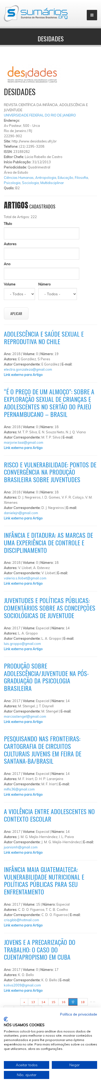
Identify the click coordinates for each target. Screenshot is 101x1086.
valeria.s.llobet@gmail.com (25, 578)
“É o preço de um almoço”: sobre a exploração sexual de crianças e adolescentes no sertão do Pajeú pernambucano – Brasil (49, 402)
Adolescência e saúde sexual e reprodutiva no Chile (44, 337)
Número (44, 284)
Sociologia (30, 183)
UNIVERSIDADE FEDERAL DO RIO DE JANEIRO (40, 115)
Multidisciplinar (52, 183)
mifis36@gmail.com (19, 789)
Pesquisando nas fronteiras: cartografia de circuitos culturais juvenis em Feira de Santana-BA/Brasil (42, 750)
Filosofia (81, 177)
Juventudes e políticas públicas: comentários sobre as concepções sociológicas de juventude (49, 608)
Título (8, 223)
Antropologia (45, 177)
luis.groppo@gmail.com (22, 644)
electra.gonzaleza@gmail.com (28, 369)
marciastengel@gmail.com (25, 716)
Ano (7, 264)
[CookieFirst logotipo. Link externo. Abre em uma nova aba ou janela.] (6, 1019)
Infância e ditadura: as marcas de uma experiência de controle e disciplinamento (48, 542)
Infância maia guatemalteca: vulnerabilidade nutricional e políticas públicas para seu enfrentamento (44, 880)
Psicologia (12, 183)
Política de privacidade (78, 1014)
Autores (10, 244)
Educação (65, 177)
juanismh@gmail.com (21, 847)
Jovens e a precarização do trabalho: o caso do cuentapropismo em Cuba (39, 949)
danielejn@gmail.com (21, 513)
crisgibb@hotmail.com (21, 920)
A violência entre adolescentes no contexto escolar (49, 815)
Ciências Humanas (19, 177)
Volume (10, 284)
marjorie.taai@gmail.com (23, 442)
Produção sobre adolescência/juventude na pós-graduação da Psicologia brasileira (46, 677)
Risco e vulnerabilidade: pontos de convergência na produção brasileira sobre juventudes (50, 472)
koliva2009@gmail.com (22, 985)
